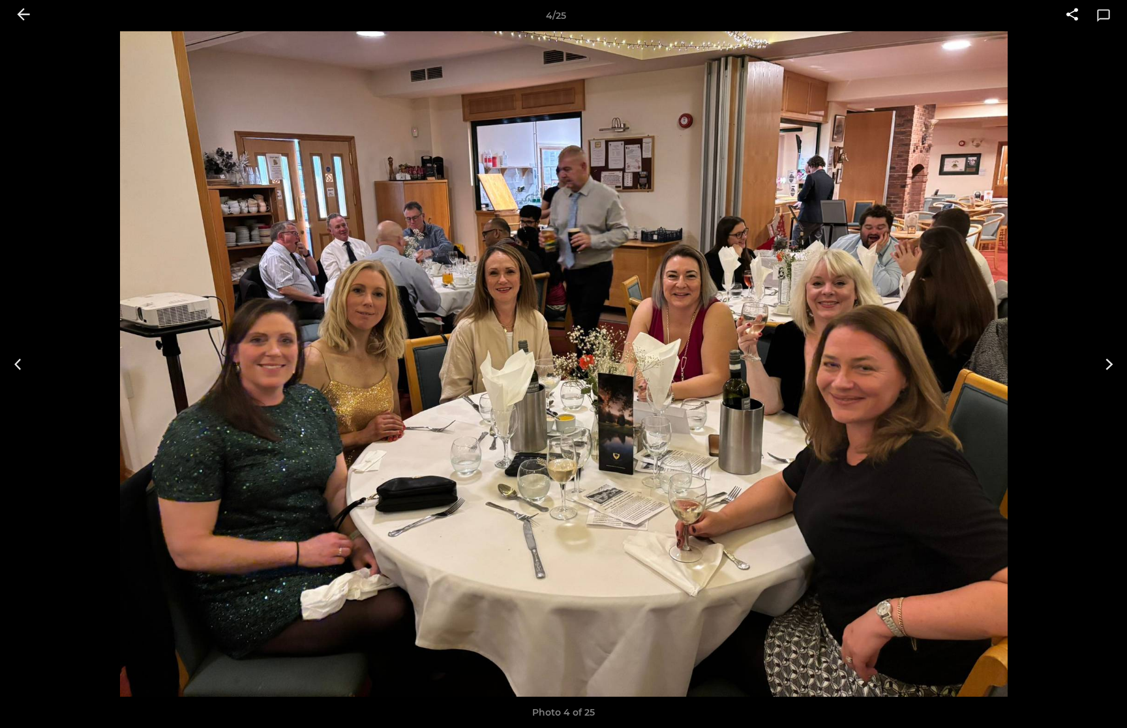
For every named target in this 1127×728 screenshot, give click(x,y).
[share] (1072, 16)
